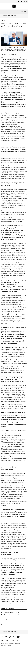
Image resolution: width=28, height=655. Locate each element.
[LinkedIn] (6, 637)
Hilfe (2, 640)
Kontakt (6, 640)
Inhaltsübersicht (14, 640)
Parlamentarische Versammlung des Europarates (13, 614)
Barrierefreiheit (4, 643)
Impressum (17, 643)
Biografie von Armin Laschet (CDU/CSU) (11, 612)
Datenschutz (11, 643)
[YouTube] (18, 637)
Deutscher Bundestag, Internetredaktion (11, 624)
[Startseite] (14, 6)
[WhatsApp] (14, 637)
